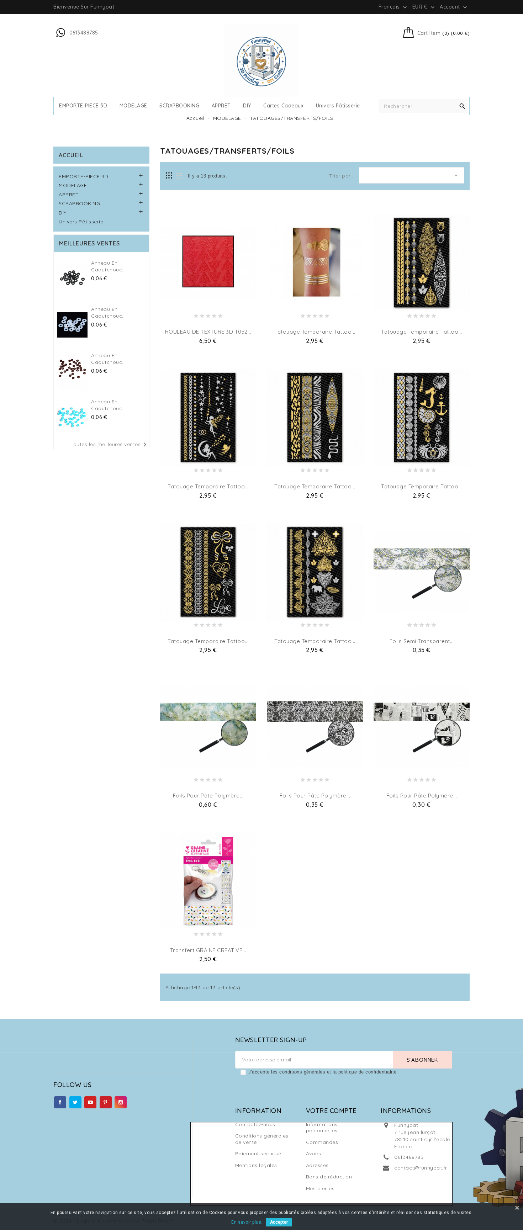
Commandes (322, 1142)
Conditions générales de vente (262, 1139)
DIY (247, 106)
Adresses (317, 1165)
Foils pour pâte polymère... (208, 795)
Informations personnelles (322, 1127)
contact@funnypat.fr (420, 1168)
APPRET (221, 106)
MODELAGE (133, 106)
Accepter (279, 1222)
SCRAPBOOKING (179, 106)
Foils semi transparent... (422, 641)
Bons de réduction (329, 1176)
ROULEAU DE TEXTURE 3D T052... (208, 331)
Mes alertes (320, 1188)
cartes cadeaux (283, 106)
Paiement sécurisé (258, 1153)
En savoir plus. (247, 1222)
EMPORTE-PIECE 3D (83, 106)
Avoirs (313, 1153)
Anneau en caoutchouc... (108, 266)
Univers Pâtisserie (338, 106)
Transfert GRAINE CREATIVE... (208, 950)
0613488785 (408, 1157)
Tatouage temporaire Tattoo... (314, 331)
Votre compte (331, 1111)
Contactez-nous (255, 1124)
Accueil (71, 155)
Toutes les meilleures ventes (109, 444)
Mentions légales (256, 1165)
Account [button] (454, 7)
